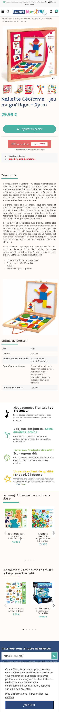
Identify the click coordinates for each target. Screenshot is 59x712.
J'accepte (29, 705)
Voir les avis (21, 484)
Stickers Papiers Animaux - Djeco (16, 609)
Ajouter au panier (32, 129)
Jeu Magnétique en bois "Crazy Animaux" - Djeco (16, 536)
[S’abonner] (54, 655)
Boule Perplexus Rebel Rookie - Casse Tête (42, 611)
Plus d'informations (16, 693)
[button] (25, 560)
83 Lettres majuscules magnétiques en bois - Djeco (43, 537)
